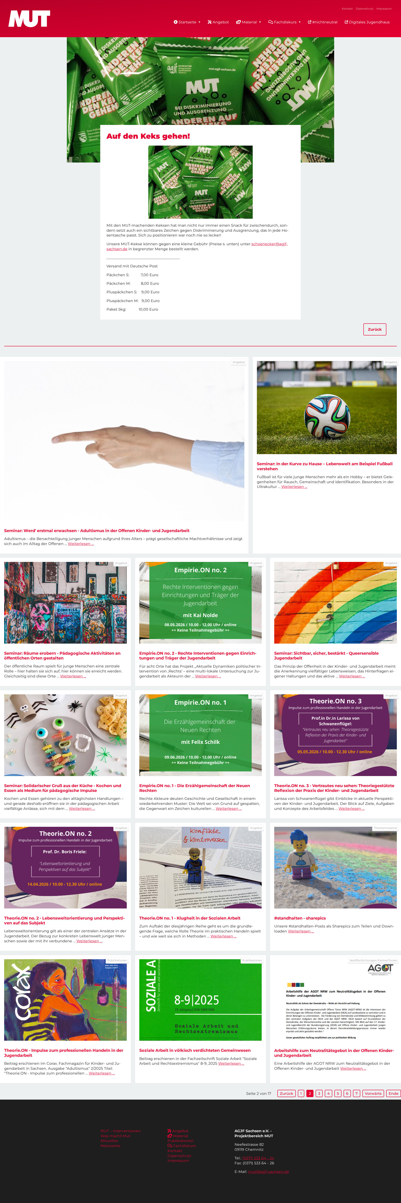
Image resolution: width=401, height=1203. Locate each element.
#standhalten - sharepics (300, 918)
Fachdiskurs (285, 22)
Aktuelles (109, 1140)
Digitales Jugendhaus (369, 22)
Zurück (375, 329)
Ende (393, 1093)
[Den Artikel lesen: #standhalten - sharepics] (335, 867)
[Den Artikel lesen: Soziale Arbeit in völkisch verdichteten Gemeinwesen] (200, 1000)
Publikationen (181, 1140)
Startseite (187, 22)
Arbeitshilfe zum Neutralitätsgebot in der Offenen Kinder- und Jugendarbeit (334, 1053)
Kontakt (347, 8)
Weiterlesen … (81, 543)
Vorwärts (373, 1093)
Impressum (384, 8)
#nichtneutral (324, 22)
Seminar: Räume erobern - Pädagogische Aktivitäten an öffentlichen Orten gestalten (62, 656)
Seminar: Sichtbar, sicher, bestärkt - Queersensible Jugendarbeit (326, 656)
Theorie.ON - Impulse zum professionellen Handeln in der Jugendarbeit (63, 1053)
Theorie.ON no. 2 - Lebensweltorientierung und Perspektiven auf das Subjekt (64, 920)
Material (249, 22)
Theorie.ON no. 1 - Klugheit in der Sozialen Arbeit (189, 918)
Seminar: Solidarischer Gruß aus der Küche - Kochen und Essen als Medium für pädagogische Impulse (62, 788)
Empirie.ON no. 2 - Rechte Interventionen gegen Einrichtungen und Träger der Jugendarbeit (197, 656)
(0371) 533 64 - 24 (258, 1158)
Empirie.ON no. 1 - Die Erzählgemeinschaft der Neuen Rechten (194, 788)
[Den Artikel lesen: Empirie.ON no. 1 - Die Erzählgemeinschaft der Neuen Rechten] (200, 735)
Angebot (221, 22)
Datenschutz (364, 8)
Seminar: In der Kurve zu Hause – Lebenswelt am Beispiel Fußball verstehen (325, 466)
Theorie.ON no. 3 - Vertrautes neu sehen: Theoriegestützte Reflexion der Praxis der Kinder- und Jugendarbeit (334, 788)
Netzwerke (110, 1145)
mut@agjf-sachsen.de (268, 1171)
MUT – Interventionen (120, 1131)
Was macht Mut (115, 1136)
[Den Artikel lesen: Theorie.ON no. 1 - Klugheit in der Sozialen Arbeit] (200, 867)
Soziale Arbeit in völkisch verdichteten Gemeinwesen (195, 1050)
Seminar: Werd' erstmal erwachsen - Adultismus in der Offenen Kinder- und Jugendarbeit (96, 530)
